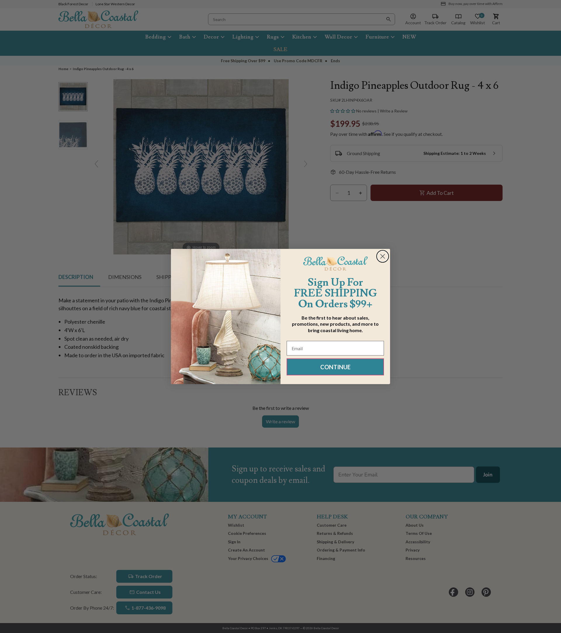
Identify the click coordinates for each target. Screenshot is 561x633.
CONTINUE (335, 366)
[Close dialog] (383, 256)
